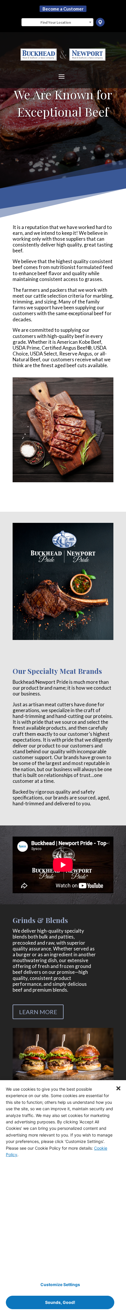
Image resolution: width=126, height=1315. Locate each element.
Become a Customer (63, 8)
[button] (118, 1088)
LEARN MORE (38, 1011)
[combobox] (57, 22)
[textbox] (57, 22)
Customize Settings (60, 1284)
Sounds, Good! (60, 1302)
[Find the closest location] (100, 22)
